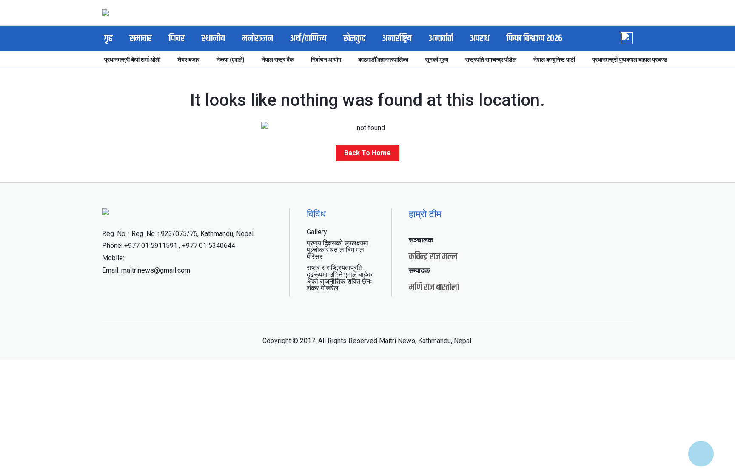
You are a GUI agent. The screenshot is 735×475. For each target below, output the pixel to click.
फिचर (177, 38)
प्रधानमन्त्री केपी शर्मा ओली (132, 59)
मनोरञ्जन (257, 38)
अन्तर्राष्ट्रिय (397, 38)
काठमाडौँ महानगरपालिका (383, 59)
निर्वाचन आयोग (326, 59)
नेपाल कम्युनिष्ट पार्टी (554, 59)
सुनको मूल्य (436, 59)
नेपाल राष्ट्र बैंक (278, 59)
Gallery (317, 232)
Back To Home (367, 153)
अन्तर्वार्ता (441, 38)
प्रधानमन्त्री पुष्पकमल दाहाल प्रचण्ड (629, 59)
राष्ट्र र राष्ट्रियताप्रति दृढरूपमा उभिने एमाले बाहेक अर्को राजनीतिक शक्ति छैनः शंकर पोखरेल (339, 278)
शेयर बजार (188, 59)
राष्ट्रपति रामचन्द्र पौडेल (490, 59)
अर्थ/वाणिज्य (308, 38)
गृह (108, 38)
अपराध (480, 38)
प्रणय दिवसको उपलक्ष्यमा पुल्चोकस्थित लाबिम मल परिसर (337, 250)
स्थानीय (213, 38)
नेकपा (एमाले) (231, 59)
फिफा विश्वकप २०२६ (534, 38)
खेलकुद (354, 38)
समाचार (140, 38)
